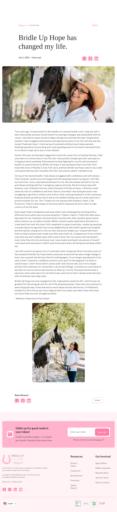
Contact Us (75, 470)
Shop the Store (102, 473)
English (10, 503)
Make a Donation (103, 468)
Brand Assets (76, 475)
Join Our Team (101, 477)
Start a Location (102, 482)
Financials (74, 480)
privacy (99, 440)
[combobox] (10, 503)
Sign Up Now (101, 463)
